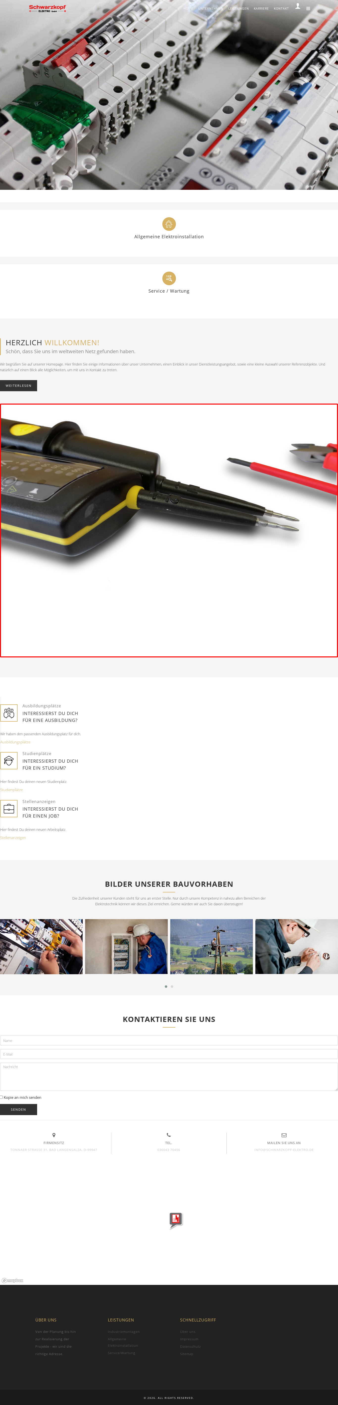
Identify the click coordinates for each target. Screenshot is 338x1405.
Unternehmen (210, 8)
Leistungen (238, 8)
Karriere (261, 8)
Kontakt (281, 8)
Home (188, 8)
